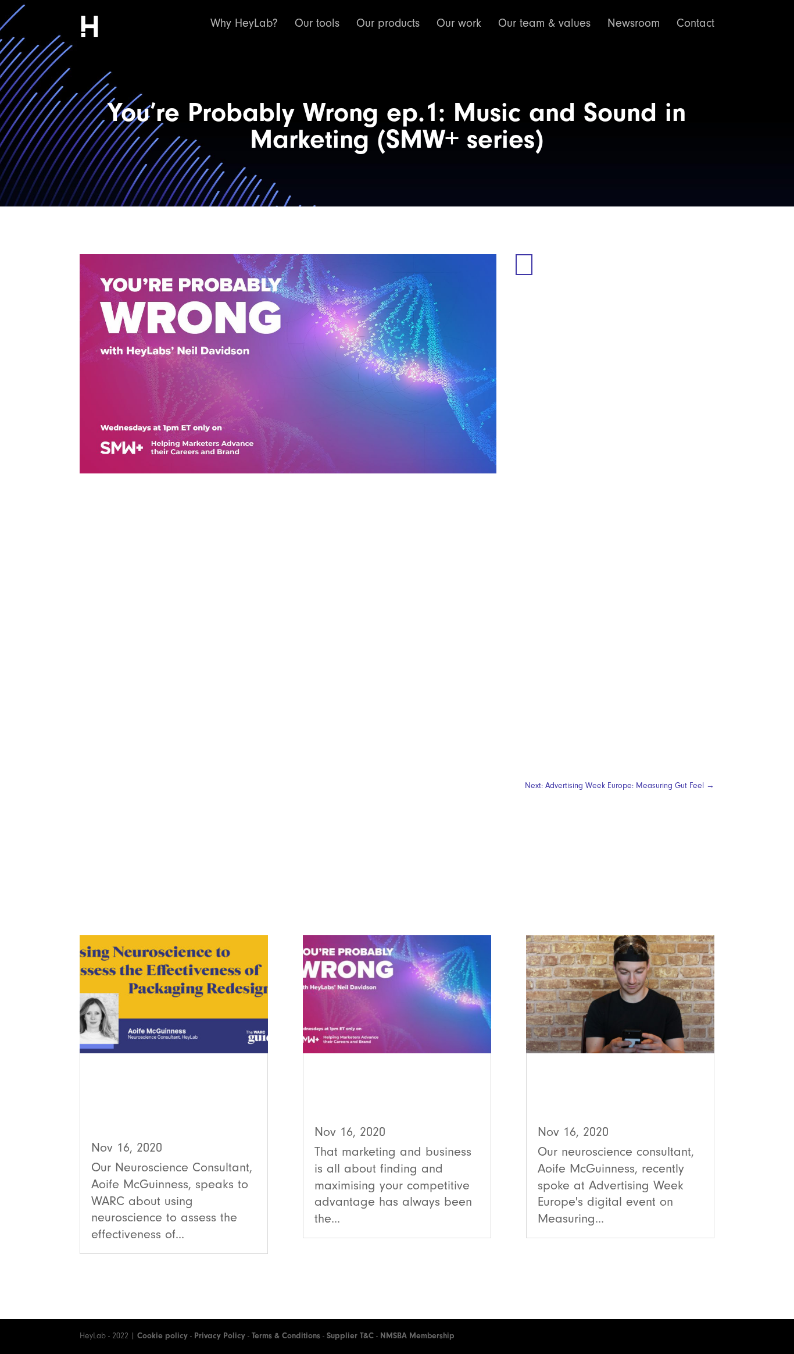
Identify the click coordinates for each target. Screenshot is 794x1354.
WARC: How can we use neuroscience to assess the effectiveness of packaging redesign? (171, 1102)
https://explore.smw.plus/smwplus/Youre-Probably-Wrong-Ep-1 (442, 735)
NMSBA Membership (417, 1336)
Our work (459, 24)
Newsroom (633, 24)
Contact (695, 24)
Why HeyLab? (244, 24)
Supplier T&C (350, 1336)
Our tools (317, 24)
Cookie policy (162, 1336)
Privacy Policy (219, 1336)
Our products (388, 24)
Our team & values (544, 24)
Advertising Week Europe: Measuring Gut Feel (615, 1094)
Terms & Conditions (286, 1336)
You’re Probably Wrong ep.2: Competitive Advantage (390, 1094)
